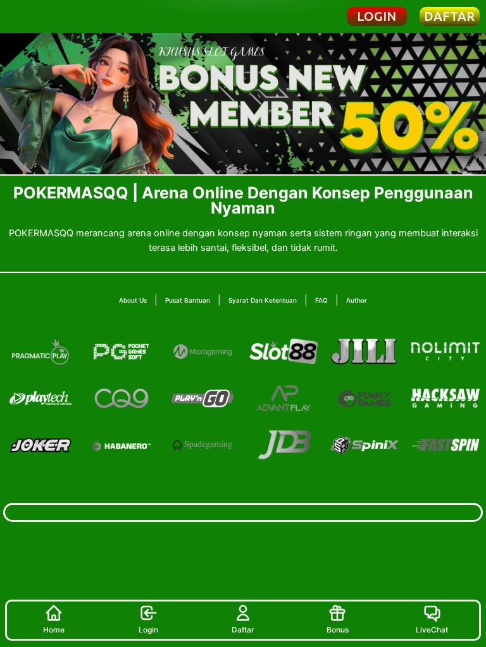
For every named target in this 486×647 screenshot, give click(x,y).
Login (148, 629)
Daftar (243, 629)
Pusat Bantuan (187, 300)
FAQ (321, 300)
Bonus (338, 629)
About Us (133, 300)
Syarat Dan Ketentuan (262, 300)
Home (54, 629)
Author (356, 300)
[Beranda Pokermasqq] (48, 16)
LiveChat (432, 629)
